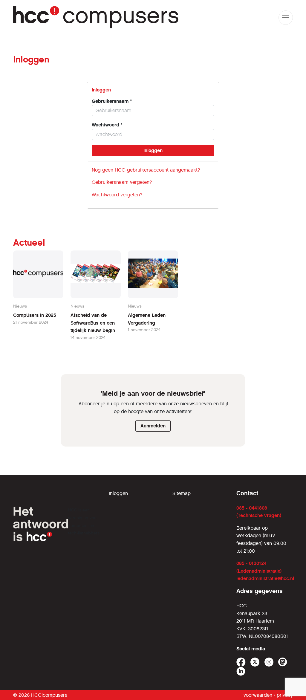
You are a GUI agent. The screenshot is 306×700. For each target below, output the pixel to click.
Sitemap (181, 493)
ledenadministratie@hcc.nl (265, 578)
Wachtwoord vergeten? (117, 195)
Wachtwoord (107, 125)
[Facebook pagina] (241, 662)
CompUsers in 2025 (34, 315)
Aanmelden (153, 426)
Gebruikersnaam (112, 101)
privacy (285, 695)
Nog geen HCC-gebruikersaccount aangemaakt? (146, 170)
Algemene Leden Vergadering (147, 319)
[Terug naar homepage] (96, 17)
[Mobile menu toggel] (286, 17)
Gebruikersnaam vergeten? (122, 182)
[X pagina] (255, 662)
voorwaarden (258, 695)
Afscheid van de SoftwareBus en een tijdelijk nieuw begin (93, 322)
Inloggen (118, 493)
